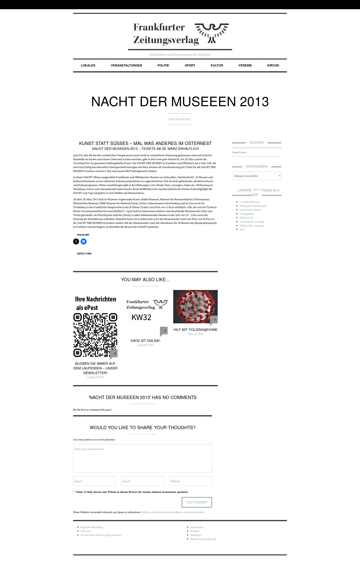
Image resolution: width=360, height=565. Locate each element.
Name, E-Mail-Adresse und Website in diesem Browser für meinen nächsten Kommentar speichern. (132, 492)
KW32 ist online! (145, 340)
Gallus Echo (246, 217)
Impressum (196, 527)
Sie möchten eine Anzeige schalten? (101, 535)
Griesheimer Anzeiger (252, 221)
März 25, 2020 (195, 334)
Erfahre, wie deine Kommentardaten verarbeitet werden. (173, 512)
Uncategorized (179, 119)
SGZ (242, 229)
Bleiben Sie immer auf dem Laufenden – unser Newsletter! (95, 368)
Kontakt (194, 531)
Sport (190, 65)
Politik (163, 65)
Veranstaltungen (126, 65)
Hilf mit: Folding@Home (195, 329)
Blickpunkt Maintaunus (253, 206)
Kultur (217, 65)
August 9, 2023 (95, 377)
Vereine (245, 65)
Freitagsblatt (247, 213)
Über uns (86, 531)
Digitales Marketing (92, 527)
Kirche (273, 65)
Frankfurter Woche (250, 210)
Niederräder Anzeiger (252, 225)
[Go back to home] (180, 30)
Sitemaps (195, 535)
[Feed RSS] (284, 4)
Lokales (88, 65)
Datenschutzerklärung (203, 539)
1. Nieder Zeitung (249, 202)
